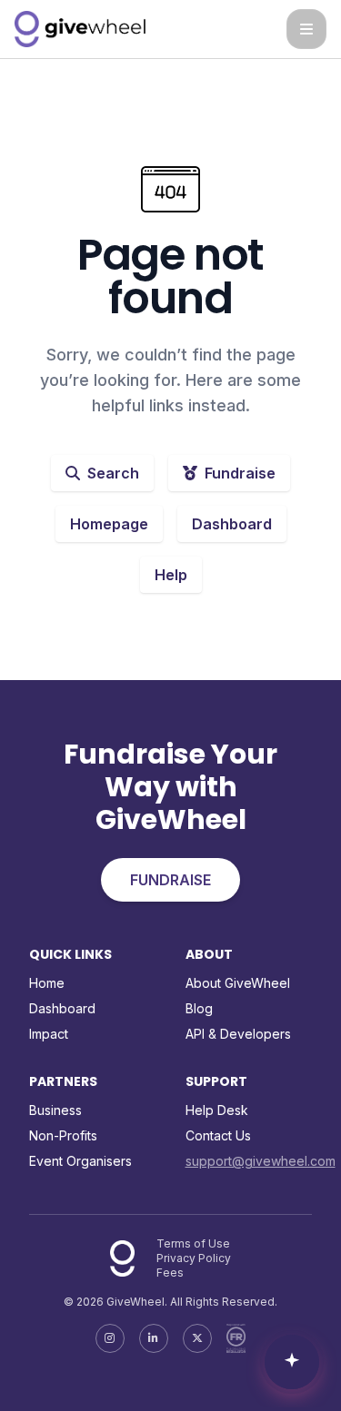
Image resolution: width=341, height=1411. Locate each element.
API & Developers (238, 1033)
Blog (199, 1008)
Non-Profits (63, 1135)
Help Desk (217, 1110)
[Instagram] (110, 1338)
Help (171, 575)
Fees (170, 1272)
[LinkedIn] (153, 1338)
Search (113, 473)
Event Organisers (80, 1161)
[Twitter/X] (197, 1338)
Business (55, 1110)
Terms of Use (193, 1243)
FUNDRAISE (170, 880)
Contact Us (218, 1135)
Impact (48, 1033)
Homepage (109, 524)
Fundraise (240, 473)
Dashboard (232, 524)
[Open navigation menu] (306, 29)
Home (47, 983)
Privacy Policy (193, 1258)
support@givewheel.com (261, 1161)
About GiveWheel (238, 983)
